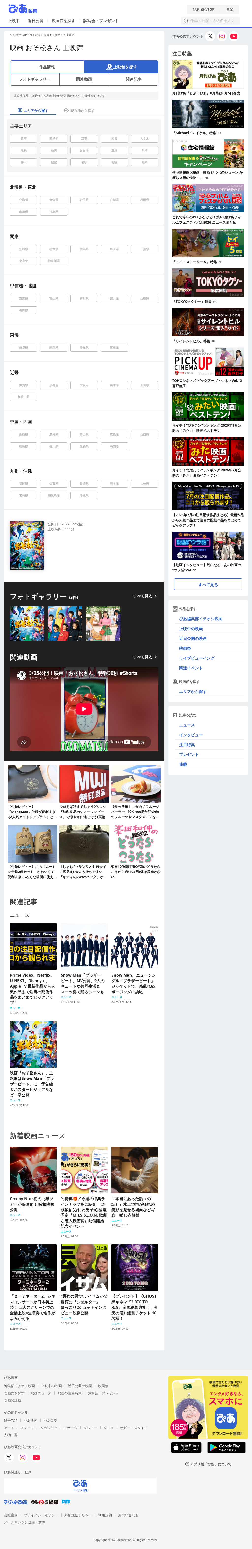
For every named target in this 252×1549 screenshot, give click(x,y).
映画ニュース (41, 1393)
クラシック (49, 1427)
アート (9, 1427)
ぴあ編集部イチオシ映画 (200, 618)
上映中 (14, 20)
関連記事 (134, 79)
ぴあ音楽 (50, 1420)
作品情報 (47, 67)
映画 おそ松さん (53, 35)
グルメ (109, 1427)
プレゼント (189, 754)
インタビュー (191, 734)
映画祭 (185, 648)
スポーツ (71, 1427)
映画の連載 (12, 1400)
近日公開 (36, 20)
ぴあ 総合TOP (203, 9)
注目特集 (187, 744)
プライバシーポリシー (41, 1515)
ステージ (27, 1427)
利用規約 (105, 1515)
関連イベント (191, 668)
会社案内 (11, 1515)
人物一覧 (11, 1434)
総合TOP (10, 1420)
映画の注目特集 (70, 1393)
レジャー (90, 1427)
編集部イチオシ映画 (19, 1386)
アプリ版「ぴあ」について (211, 1464)
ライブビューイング (197, 658)
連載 (183, 764)
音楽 (229, 9)
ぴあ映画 (35, 35)
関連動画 (84, 79)
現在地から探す (83, 110)
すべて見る (143, 596)
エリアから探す (193, 691)
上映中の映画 (191, 628)
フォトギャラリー (34, 79)
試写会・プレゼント (101, 20)
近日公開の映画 (193, 638)
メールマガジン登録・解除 (24, 1522)
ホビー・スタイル (134, 1427)
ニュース (187, 725)
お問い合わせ (128, 1515)
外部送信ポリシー (78, 1515)
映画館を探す (63, 20)
